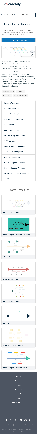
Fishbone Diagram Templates (14, 168)
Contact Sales (18, 411)
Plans (18, 385)
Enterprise (18, 407)
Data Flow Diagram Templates (15, 135)
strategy (20, 91)
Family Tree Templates (12, 130)
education (6, 95)
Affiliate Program (18, 402)
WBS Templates (9, 125)
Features (18, 389)
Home (18, 376)
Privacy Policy (19, 425)
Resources (18, 381)
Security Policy (29, 425)
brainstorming (8, 91)
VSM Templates (9, 141)
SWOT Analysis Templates (13, 152)
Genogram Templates (12, 157)
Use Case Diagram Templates (14, 163)
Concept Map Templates (13, 114)
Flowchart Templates (11, 103)
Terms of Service (7, 425)
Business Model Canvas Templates (16, 173)
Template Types (27, 15)
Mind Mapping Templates (13, 119)
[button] (30, 4)
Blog (18, 398)
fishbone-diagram (20, 95)
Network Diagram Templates (14, 146)
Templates (18, 394)
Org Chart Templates (11, 108)
